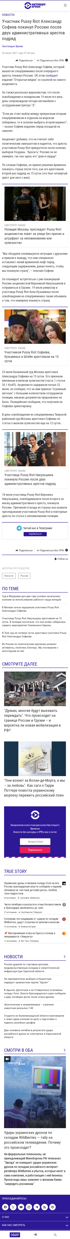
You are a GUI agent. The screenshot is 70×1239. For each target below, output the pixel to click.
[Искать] (55, 1235)
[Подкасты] (52, 1207)
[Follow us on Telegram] (36, 1207)
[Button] (24, 60)
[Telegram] (35, 1235)
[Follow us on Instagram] (29, 1207)
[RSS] (44, 1207)
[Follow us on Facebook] (5, 1207)
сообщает (52, 75)
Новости (8, 15)
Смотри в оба (18, 1050)
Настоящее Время (12, 46)
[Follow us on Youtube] (21, 1207)
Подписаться (35, 534)
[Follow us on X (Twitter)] (13, 1207)
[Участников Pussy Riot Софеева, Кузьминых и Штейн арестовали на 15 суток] (35, 326)
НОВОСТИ (13, 956)
